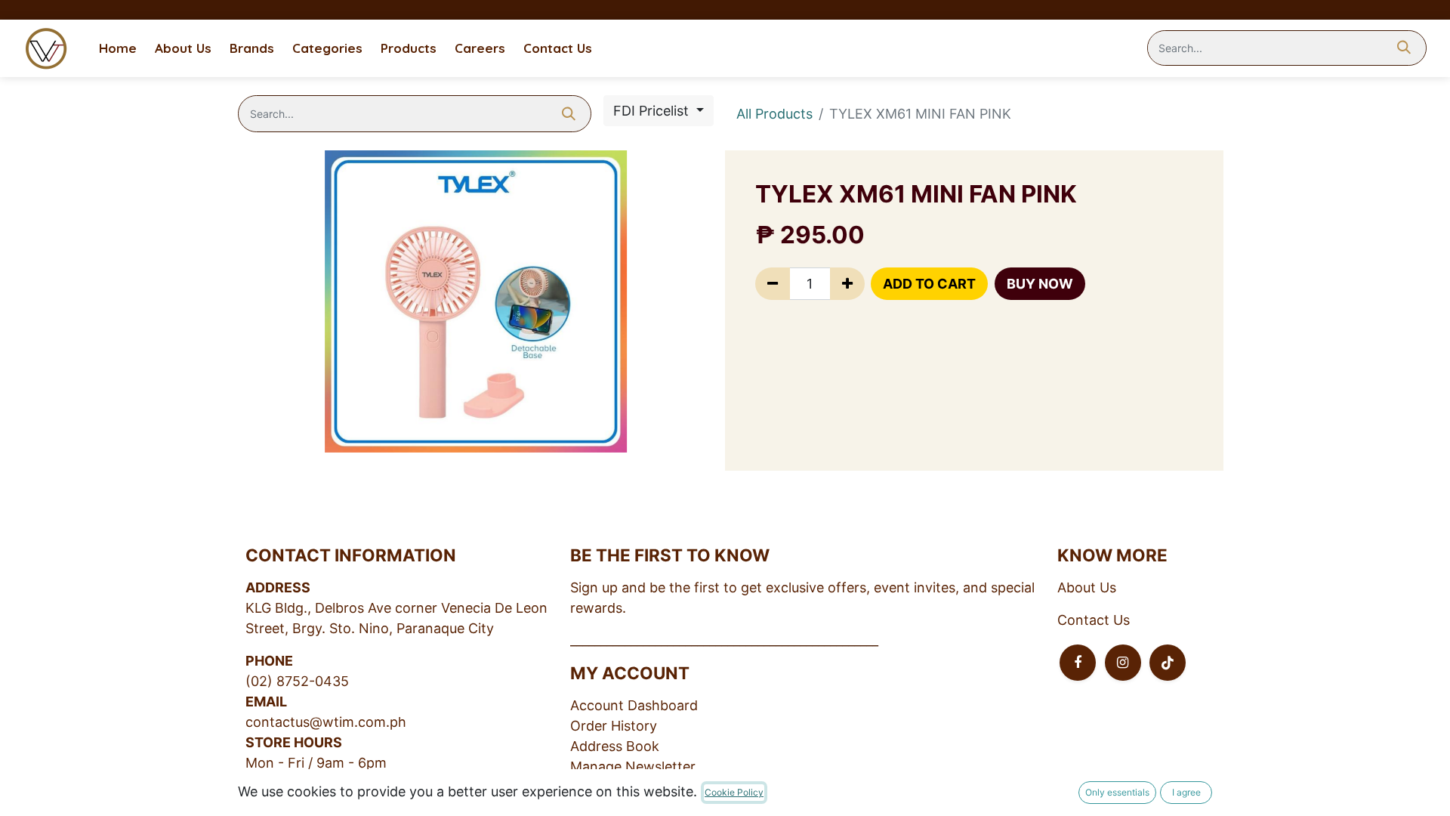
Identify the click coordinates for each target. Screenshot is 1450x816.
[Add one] (847, 283)
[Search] (1404, 48)
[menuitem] (118, 48)
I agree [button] (1186, 792)
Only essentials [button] (1117, 792)
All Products (774, 114)
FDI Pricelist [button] (653, 111)
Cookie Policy (734, 792)
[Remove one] (772, 283)
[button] (929, 283)
